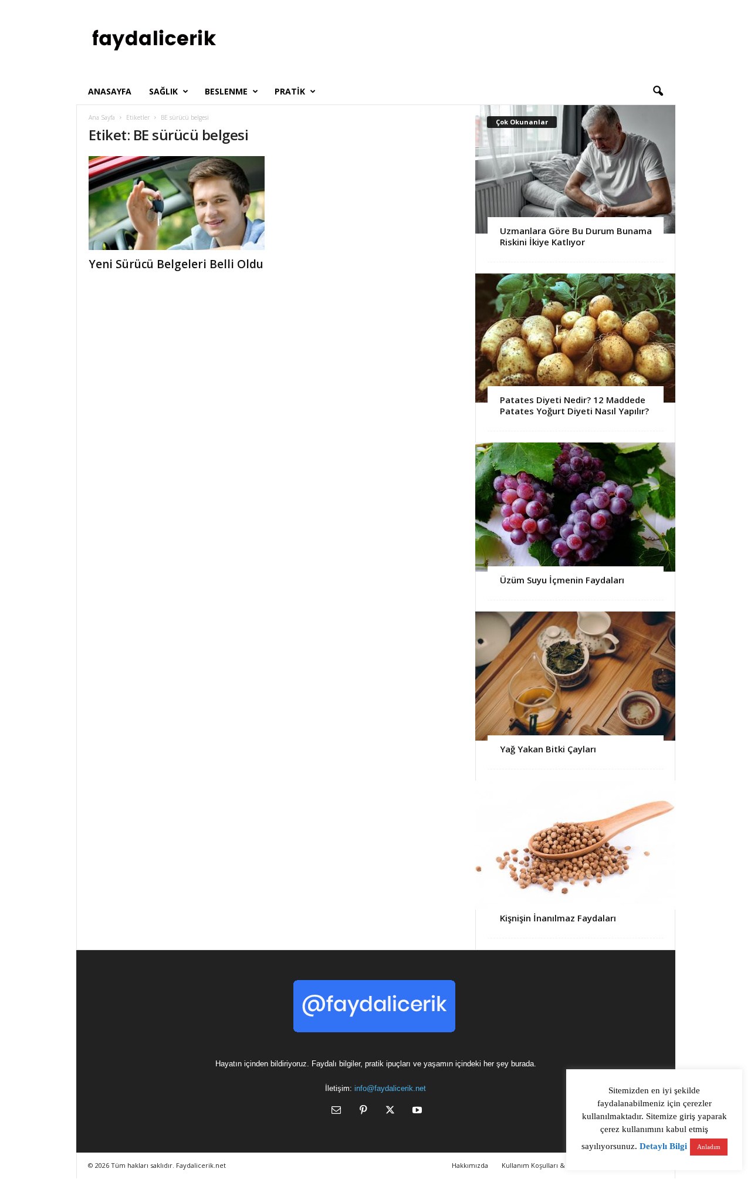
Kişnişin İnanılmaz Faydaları (558, 918)
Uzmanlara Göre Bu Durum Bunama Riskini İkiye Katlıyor (576, 236)
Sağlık (163, 91)
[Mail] (336, 1111)
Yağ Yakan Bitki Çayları (548, 749)
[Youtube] (416, 1111)
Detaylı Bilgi (663, 1146)
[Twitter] (390, 1111)
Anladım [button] (708, 1146)
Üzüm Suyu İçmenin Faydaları (562, 580)
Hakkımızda (470, 1165)
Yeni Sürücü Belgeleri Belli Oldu (176, 264)
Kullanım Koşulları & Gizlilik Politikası (559, 1165)
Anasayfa (109, 91)
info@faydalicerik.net (390, 1088)
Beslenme (226, 91)
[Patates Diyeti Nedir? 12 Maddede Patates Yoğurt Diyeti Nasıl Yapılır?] (575, 338)
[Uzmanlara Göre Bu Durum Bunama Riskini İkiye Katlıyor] (575, 169)
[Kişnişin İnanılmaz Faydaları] (575, 845)
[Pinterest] (363, 1111)
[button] (658, 91)
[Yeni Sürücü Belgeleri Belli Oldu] (177, 203)
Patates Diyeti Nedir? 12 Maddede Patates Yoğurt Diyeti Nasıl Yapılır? (574, 405)
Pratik (290, 91)
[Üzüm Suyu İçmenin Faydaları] (575, 507)
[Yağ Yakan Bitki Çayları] (575, 676)
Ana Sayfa (102, 117)
